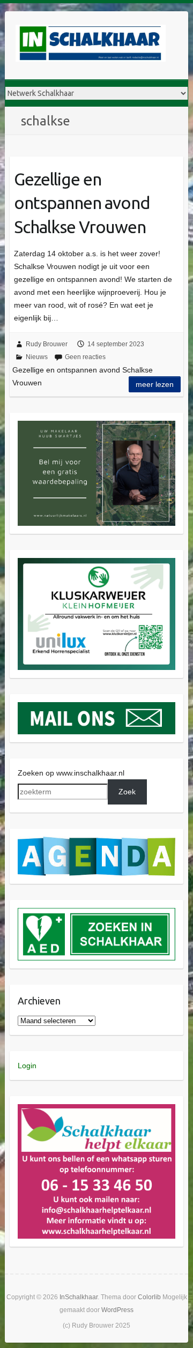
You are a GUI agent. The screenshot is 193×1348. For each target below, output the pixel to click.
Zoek (127, 791)
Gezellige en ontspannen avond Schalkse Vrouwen (82, 203)
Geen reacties (85, 357)
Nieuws (37, 357)
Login (27, 1065)
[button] (97, 473)
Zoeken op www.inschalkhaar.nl (71, 773)
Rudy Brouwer (47, 344)
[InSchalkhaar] (91, 45)
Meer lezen (155, 384)
